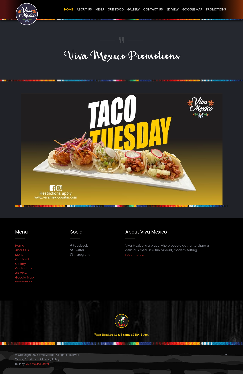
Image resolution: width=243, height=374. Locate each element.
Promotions (216, 9)
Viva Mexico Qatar (37, 364)
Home (68, 9)
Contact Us (153, 9)
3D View (172, 9)
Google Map (192, 9)
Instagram (81, 254)
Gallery (133, 9)
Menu (99, 9)
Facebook (80, 245)
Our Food (116, 9)
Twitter (78, 250)
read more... (134, 254)
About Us (84, 9)
